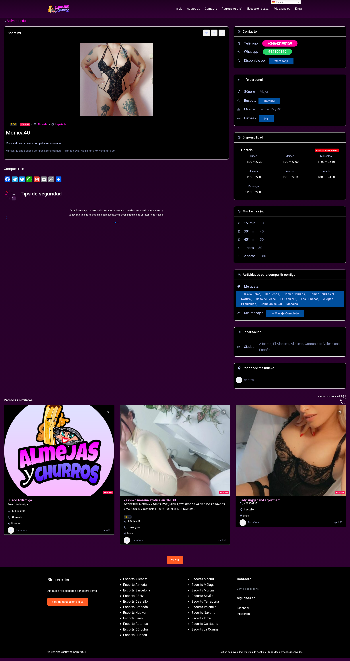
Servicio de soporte (248, 588)
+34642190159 (280, 43)
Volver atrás (16, 21)
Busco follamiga (20, 500)
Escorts (129, 596)
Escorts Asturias (135, 624)
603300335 (250, 503)
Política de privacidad (231, 651)
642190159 (277, 51)
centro (249, 380)
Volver (175, 560)
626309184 (18, 511)
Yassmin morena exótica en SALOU (150, 500)
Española (60, 124)
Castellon (249, 509)
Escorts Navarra (203, 612)
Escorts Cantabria (205, 624)
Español (280, 2)
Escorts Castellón (136, 601)
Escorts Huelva (134, 612)
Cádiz (139, 596)
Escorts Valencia (204, 607)
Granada (17, 517)
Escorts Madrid (203, 579)
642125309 (134, 521)
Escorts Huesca (135, 635)
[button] (114, 222)
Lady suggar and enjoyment (260, 500)
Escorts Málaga (203, 585)
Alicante (42, 124)
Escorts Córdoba (135, 629)
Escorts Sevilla (202, 596)
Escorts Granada (135, 607)
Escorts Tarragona (205, 601)
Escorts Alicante (135, 579)
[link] (116, 212)
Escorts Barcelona (136, 590)
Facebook (243, 608)
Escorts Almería (135, 585)
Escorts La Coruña (205, 629)
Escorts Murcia (203, 590)
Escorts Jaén (133, 618)
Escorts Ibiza (201, 618)
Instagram (243, 614)
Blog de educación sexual (68, 602)
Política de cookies (255, 651)
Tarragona (134, 527)
